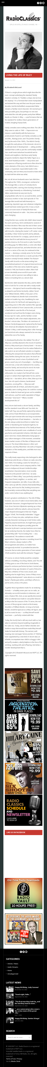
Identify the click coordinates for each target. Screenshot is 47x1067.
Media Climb (15, 1061)
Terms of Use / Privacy (14, 1059)
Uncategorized (13, 974)
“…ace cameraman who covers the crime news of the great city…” (27, 1011)
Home (10, 970)
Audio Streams (13, 967)
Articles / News (13, 964)
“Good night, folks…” (23, 994)
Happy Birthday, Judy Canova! (27, 987)
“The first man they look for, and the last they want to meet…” (27, 1002)
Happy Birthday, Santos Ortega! (27, 1018)
